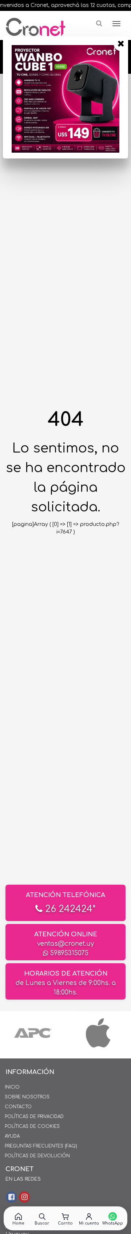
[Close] (121, 43)
